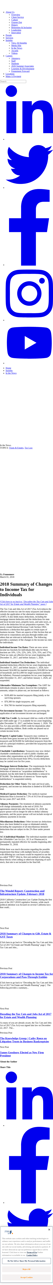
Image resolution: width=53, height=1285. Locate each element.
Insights (9, 40)
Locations (10, 74)
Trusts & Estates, (16, 448)
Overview (15, 14)
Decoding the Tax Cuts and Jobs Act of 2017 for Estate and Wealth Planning (25, 1016)
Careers (9, 56)
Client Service (17, 17)
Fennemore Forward (20, 71)
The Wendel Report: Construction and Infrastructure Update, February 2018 (22, 892)
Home (8, 368)
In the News (16, 48)
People (9, 35)
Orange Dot (16, 22)
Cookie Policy (32, 1255)
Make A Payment (13, 76)
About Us (10, 12)
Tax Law (29, 448)
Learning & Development (22, 68)
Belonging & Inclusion (21, 27)
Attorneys (15, 58)
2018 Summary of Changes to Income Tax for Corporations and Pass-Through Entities (26, 975)
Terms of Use (32, 1252)
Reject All (26, 1269)
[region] (26, 1254)
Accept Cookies (26, 1277)
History (14, 25)
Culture (14, 20)
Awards (14, 50)
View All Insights (19, 43)
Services (9, 38)
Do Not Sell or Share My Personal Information (27, 1261)
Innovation (16, 32)
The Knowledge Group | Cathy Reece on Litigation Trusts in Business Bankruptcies (24, 1040)
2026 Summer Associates (22, 66)
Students (15, 63)
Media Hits (16, 45)
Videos (14, 53)
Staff (13, 61)
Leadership (16, 30)
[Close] (49, 1229)
